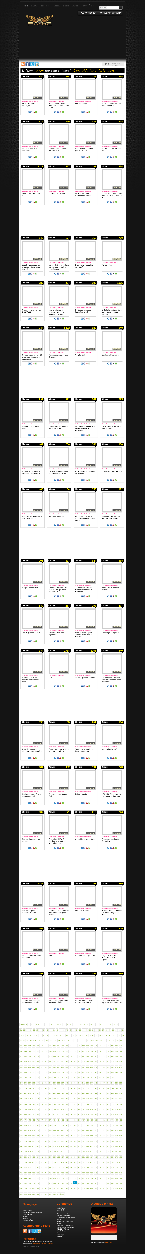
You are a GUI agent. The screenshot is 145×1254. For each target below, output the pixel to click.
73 (50, 1035)
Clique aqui (108, 1242)
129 (50, 1046)
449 (29, 1115)
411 (79, 1104)
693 (108, 1162)
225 (33, 1067)
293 (108, 1078)
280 (54, 1078)
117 (104, 1041)
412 (83, 1104)
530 (54, 1131)
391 (100, 1099)
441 (100, 1109)
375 (33, 1099)
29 (114, 1025)
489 (91, 1120)
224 (29, 1067)
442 (104, 1109)
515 (95, 1125)
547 (21, 1136)
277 (42, 1078)
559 (71, 1136)
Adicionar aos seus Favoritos (32, 1212)
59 (110, 1030)
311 (79, 1083)
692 (104, 1162)
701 (38, 1168)
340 (95, 1088)
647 (21, 1157)
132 (62, 1046)
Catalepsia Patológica (110, 355)
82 (80, 1035)
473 (25, 1120)
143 (108, 1046)
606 (58, 1146)
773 (25, 1183)
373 (25, 1099)
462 (83, 1115)
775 (33, 1183)
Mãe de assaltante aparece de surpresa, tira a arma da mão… (112, 195)
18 (78, 1025)
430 (54, 1109)
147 (21, 1051)
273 (25, 1078)
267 (104, 1072)
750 (33, 1178)
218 (108, 1062)
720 (116, 1168)
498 (25, 1125)
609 (71, 1146)
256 (58, 1072)
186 (79, 1056)
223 (25, 1067)
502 (42, 1125)
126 (38, 1046)
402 (42, 1104)
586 (79, 1141)
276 (38, 1078)
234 (71, 1067)
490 (95, 1120)
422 (21, 1109)
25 (101, 1025)
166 (100, 1051)
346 (120, 1088)
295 (116, 1078)
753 (46, 1178)
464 (91, 1115)
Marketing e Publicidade (65, 1225)
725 (33, 1173)
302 (42, 1083)
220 (116, 1062)
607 (62, 1146)
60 (113, 1030)
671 (120, 1157)
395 (116, 1099)
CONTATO (84, 6)
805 (54, 1189)
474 (29, 1120)
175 (33, 1056)
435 (75, 1109)
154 (50, 1051)
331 (58, 1088)
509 (71, 1125)
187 (83, 1056)
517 (104, 1125)
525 (33, 1131)
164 (91, 1051)
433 (66, 1109)
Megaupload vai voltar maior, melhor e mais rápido (110, 958)
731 (58, 1173)
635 (75, 1152)
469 (112, 1115)
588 (87, 1141)
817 (104, 1189)
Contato (25, 1216)
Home (26, 6)
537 (83, 1131)
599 (29, 1146)
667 (104, 1157)
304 (50, 1083)
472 (21, 1120)
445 (116, 1109)
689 (91, 1162)
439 (91, 1109)
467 (104, 1115)
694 (112, 1162)
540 (95, 1131)
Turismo (59, 1236)
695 (116, 1162)
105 (55, 1041)
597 (21, 1146)
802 (42, 1189)
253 (46, 1072)
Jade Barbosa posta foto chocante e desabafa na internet (31, 267)
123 (25, 1046)
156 (58, 1051)
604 (50, 1146)
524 (29, 1131)
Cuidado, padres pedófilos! (85, 955)
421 (120, 1104)
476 (38, 1120)
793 (108, 1183)
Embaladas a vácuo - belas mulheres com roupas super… (112, 312)
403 (46, 1104)
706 (58, 1168)
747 (21, 1178)
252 (42, 1072)
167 (104, 1051)
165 (95, 1051)
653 (46, 1157)
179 (50, 1056)
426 (38, 1109)
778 (46, 1183)
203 (46, 1062)
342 (104, 1088)
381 (58, 1099)
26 (104, 1025)
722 (21, 1173)
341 (100, 1088)
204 (50, 1062)
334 (71, 1088)
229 (50, 1067)
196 (120, 1056)
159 (71, 1051)
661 (79, 1157)
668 (108, 1157)
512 (83, 1125)
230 (54, 1067)
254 (50, 1072)
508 (66, 1125)
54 (93, 1030)
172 (21, 1056)
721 (120, 1168)
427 (42, 1109)
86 (93, 1035)
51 (83, 1030)
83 (83, 1035)
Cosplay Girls (80, 355)
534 (71, 1131)
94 (119, 1035)
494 (112, 1120)
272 (21, 1078)
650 (33, 1157)
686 (79, 1162)
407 (62, 1104)
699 (29, 1168)
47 (70, 1030)
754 (50, 1178)
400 (33, 1104)
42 (54, 1030)
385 (75, 1099)
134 (71, 1046)
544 (112, 1131)
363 (87, 1093)
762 (83, 1178)
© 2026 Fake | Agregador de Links (31, 1246)
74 (54, 1035)
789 (91, 1183)
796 (120, 1183)
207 (62, 1062)
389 (91, 1099)
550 (33, 1136)
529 (50, 1131)
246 (120, 1067)
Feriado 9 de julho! (82, 103)
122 (21, 1046)
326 (38, 1088)
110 (76, 1041)
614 (91, 1146)
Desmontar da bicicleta (57, 193)
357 (62, 1093)
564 (91, 1136)
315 (95, 1083)
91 (110, 1035)
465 (95, 1115)
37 (37, 1030)
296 (120, 1078)
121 (121, 1041)
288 (87, 1078)
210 (75, 1062)
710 (75, 1168)
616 (100, 1146)
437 (83, 1109)
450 (33, 1115)
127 (42, 1046)
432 (62, 1109)
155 (54, 1051)
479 (50, 1120)
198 (25, 1062)
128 (46, 1046)
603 (46, 1146)
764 (91, 1178)
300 (33, 1083)
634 (71, 1152)
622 (21, 1152)
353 (46, 1093)
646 (120, 1152)
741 (100, 1173)
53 (90, 1030)
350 (33, 1093)
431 (58, 1109)
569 (112, 1136)
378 (46, 1099)
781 (58, 1183)
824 (29, 1194)
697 (21, 1168)
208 (66, 1062)
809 (71, 1189)
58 (106, 1030)
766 (100, 1178)
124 (29, 1046)
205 (54, 1062)
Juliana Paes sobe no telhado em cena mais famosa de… (83, 590)
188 (87, 1056)
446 (120, 1109)
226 (38, 1067)
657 (62, 1157)
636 (79, 1152)
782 (62, 1183)
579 (50, 1141)
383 (66, 1099)
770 (116, 1178)
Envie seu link (27, 1214)
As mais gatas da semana (85, 678)
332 (62, 1088)
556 (58, 1136)
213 (87, 1062)
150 (33, 1051)
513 (87, 1125)
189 (91, 1056)
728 (46, 1173)
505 (54, 1125)
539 (91, 1131)
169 (112, 1051)
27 (107, 1025)
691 (100, 1162)
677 (42, 1162)
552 (42, 1136)
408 (66, 1104)
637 (83, 1152)
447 (21, 1115)
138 (87, 1046)
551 (38, 1136)
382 (62, 1099)
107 (63, 1041)
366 (100, 1093)
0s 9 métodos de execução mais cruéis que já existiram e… (85, 428)
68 (34, 1035)
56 (100, 1030)
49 (77, 1030)
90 (106, 1035)
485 (75, 1120)
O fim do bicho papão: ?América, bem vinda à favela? (84, 635)
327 (42, 1088)
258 (66, 1072)
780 (54, 1183)
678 (46, 1162)
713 (87, 1168)
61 (116, 1030)
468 (108, 1115)
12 (58, 1025)
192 (104, 1056)
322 (21, 1088)
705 (54, 1168)
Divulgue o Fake (28, 1220)
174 (29, 1056)
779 (50, 1183)
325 (33, 1088)
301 (38, 1083)
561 (79, 1136)
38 (40, 1030)
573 (25, 1141)
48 (73, 1030)
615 (95, 1146)
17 (74, 1025)
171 (120, 1051)
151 (38, 1051)
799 (29, 1189)
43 (57, 1030)
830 (54, 1194)
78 (67, 1035)
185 (75, 1056)
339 (91, 1088)
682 (62, 1162)
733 (66, 1173)
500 (33, 1125)
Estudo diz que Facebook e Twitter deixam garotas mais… (112, 913)
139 (91, 1046)
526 (38, 1131)
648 (25, 1157)
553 (46, 1136)
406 (58, 1104)
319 (112, 1083)
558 (66, 1136)
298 (25, 1083)
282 (62, 1078)
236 (79, 1067)
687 (83, 1162)
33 (24, 1030)
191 (100, 1056)
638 (87, 1152)
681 (58, 1162)
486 (79, 1120)
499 (29, 1125)
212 (83, 1062)
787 (83, 1183)
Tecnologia (60, 1235)
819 (112, 1189)
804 (50, 1189)
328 (46, 1088)
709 (71, 1168)
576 (38, 1141)
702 (42, 1168)
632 (62, 1152)
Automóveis (60, 1210)
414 (91, 1104)
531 (58, 1131)
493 (108, 1120)
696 (120, 1162)
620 (116, 1146)
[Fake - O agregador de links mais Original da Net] (104, 1233)
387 (83, 1099)
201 (38, 1062)
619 (112, 1146)
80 (73, 1035)
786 (79, 1183)
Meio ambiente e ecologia (65, 1227)
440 (95, 1109)
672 (21, 1162)
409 (71, 1104)
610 (75, 1146)
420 (116, 1104)
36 (34, 1030)
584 (71, 1141)
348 (25, 1093)
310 (75, 1083)
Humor (59, 1223)
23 (94, 1025)
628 (46, 1152)
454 (50, 1115)
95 (123, 1035)
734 (71, 1173)
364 (91, 1093)
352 (42, 1093)
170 (116, 1051)
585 (75, 1141)
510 (75, 1125)
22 (91, 1025)
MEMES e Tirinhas (63, 1229)
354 (50, 1093)
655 (54, 1157)
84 (86, 1035)
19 (81, 1025)
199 (29, 1062)
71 (44, 1035)
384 (71, 1099)
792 (104, 1183)
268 (108, 1072)
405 (54, 1104)
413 (87, 1104)
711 (79, 1168)
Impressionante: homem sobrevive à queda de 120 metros (85, 518)
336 (79, 1088)
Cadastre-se (109, 4)
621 (120, 1146)
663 (87, 1157)
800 (33, 1189)
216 (100, 1062)
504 (50, 1125)
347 (21, 1093)
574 (29, 1141)
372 (21, 1099)
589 (91, 1141)
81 (77, 1035)
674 (29, 1162)
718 (108, 1168)
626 (38, 1152)
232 (62, 1067)
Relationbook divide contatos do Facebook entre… (30, 680)
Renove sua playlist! (56, 516)
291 (100, 1078)
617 (104, 1146)
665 (95, 1157)
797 (21, 1189)
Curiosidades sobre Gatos (85, 839)
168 (108, 1051)
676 (38, 1162)
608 (66, 1146)
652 (42, 1157)
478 (46, 1120)
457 (62, 1115)
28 (110, 1025)
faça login (119, 4)
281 (58, 1078)
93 (116, 1035)
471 (120, 1115)
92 (113, 1035)
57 (103, 1030)
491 (100, 1120)
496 (120, 1120)
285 (75, 1078)
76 (60, 1035)
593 (108, 1141)
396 (120, 1099)
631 (58, 1152)
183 (66, 1056)
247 (21, 1072)
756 (58, 1178)
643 (108, 1152)
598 (25, 1146)
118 (109, 1041)
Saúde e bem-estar (63, 1233)
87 (96, 1035)
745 (116, 1173)
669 (112, 1157)
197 (21, 1062)
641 (100, 1152)
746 (120, 1173)
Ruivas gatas (107, 265)
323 (25, 1088)
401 (38, 1104)
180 (54, 1056)
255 (54, 1072)
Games (59, 1219)
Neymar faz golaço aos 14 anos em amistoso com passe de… (32, 357)
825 (33, 1194)
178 (46, 1056)
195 (116, 1056)
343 (108, 1088)
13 (61, 1025)
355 (54, 1093)
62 (119, 1030)
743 (108, 1173)
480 (54, 1120)
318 (108, 1083)
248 (25, 1072)
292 (104, 1078)
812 (83, 1189)
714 (91, 1168)
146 (120, 1046)
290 (95, 1078)
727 (42, 1173)
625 (33, 1152)
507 (62, 1125)
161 (79, 1051)
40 (47, 1030)
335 (75, 1088)
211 (79, 1062)
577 (42, 1141)
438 (87, 1109)
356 (58, 1093)
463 (87, 1115)
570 (116, 1136)
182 (62, 1056)
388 (87, 1099)
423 (25, 1109)
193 (108, 1056)
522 (21, 1131)
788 (87, 1183)
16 (71, 1025)
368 (108, 1093)
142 (104, 1046)
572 (21, 1141)
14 (64, 1025)
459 (71, 1115)
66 (27, 1035)
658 (66, 1157)
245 (116, 1067)
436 (79, 1109)
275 (33, 1078)
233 (66, 1067)
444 (112, 1109)
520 (116, 1125)
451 (38, 1115)
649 (29, 1157)
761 (79, 1178)
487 (83, 1120)
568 (108, 1136)
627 (42, 1152)
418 (108, 1104)
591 (100, 1141)
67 (31, 1035)
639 (91, 1152)
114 (92, 1041)
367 (104, 1093)
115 (96, 1041)
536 (79, 1131)
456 (58, 1115)
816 (100, 1189)
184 (71, 1056)
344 (112, 1088)
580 (54, 1141)
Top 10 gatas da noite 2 (31, 633)
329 (50, 1088)
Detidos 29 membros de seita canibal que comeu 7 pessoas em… (58, 590)
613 (87, 1146)
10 (51, 1025)
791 (100, 1183)
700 (33, 1168)
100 (34, 1041)
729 (50, 1173)
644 (112, 1152)
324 (29, 1088)
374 (29, 1099)
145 (116, 1046)
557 (62, 1136)
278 (46, 1078)
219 (112, 1062)
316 (100, 1083)
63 (123, 1030)
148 (25, 1051)
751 (38, 1178)
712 (83, 1168)
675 (33, 1162)
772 (21, 1183)
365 (95, 1093)
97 (24, 1041)
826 (38, 1194)
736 (79, 1173)
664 (91, 1157)
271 (120, 1072)
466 (100, 1115)
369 (112, 1093)
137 (83, 1046)
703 (46, 1168)
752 (42, 1178)
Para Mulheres (61, 1231)
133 (66, 1046)
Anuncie (25, 1218)
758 (66, 1178)
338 (87, 1088)
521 (120, 1125)
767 (104, 1178)
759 (71, 1178)
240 (95, 1067)
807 (62, 1189)
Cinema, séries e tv (63, 1216)
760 (75, 1178)
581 (58, 1141)
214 (91, 1062)
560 (75, 1136)
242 (104, 1067)
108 (67, 1041)
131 (58, 1046)
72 (47, 1035)
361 (79, 1093)
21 (87, 1025)
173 (25, 1056)
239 (91, 1067)
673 (25, 1162)
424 (29, 1109)
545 (116, 1131)
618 (108, 1146)
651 (38, 1157)
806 (58, 1189)
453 (46, 1115)
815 (95, 1189)
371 (120, 1093)
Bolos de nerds (81, 794)
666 (100, 1157)
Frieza (51, 955)
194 (112, 1056)
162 (83, 1051)
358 (66, 1093)
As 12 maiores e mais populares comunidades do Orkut (59, 105)
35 (31, 1030)
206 (58, 1062)
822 (21, 1194)
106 (59, 1041)
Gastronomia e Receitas (65, 1221)
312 (83, 1083)
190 (95, 1056)
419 (112, 1104)
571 (120, 1136)
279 (50, 1078)
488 (87, 1120)
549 (29, 1136)
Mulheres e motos (82, 910)
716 (100, 1168)
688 (87, 1162)
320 (116, 1083)
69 (37, 1035)
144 (112, 1046)
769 (112, 1178)
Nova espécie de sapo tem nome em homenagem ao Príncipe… (59, 913)
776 (38, 1183)
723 (25, 1173)
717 (104, 1168)
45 (63, 1030)
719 (112, 1168)
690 (95, 1162)
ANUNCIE (75, 6)
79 (70, 1035)
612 (83, 1146)
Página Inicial (27, 1210)
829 (50, 1194)
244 (112, 1067)
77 (63, 1035)
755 (54, 1178)
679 (50, 1162)
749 (29, 1178)
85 (90, 1035)
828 (46, 1194)
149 (29, 1051)
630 (54, 1152)
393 (108, 1099)
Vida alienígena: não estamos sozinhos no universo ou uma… (57, 312)
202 (42, 1062)
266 (100, 1072)
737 (83, 1173)
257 (62, 1072)
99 (31, 1041)
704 (50, 1168)
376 (38, 1099)
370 (116, 1093)
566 (100, 1136)
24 (97, 1025)
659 (71, 1157)
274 (29, 1078)
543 (108, 1131)
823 (25, 1194)
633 (66, 1152)
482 (62, 1120)
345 (116, 1088)
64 (21, 1035)
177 (42, 1056)
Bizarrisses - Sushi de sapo (112, 471)
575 (33, 1141)
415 (95, 1104)
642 (104, 1152)
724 (29, 1173)
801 (38, 1189)
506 (58, 1125)
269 (112, 1072)
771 (120, 1178)
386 (79, 1099)
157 (62, 1051)
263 (87, 1072)
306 (58, 1083)
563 (87, 1136)
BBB (58, 1212)
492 (104, 1120)
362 (83, 1093)
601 (38, 1146)
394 (112, 1099)
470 (116, 1115)
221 (120, 1062)
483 (66, 1120)
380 (54, 1099)
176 (38, 1056)
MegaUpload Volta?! (109, 749)
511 (79, 1125)
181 (58, 1056)
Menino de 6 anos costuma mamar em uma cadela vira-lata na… (59, 267)
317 (104, 1083)
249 (29, 1072)
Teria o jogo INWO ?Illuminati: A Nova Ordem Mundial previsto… (58, 841)
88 (100, 1035)
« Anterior (23, 1025)
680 (54, 1162)
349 (29, 1093)
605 (54, 1146)
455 (54, 1115)
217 (104, 1062)
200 (33, 1062)
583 (66, 1141)
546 (120, 1131)
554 (50, 1136)
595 (116, 1141)
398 (25, 1104)
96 (21, 1041)
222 (21, 1067)
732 (62, 1173)
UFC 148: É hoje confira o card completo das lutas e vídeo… (111, 796)
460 (75, 1115)
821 (120, 1189)
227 (42, 1067)
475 (33, 1120)
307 (62, 1083)
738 (87, 1173)
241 (100, 1067)
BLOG (92, 6)
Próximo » (60, 1194)
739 (91, 1173)
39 (44, 1030)
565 (95, 1136)
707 (62, 1168)
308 (66, 1083)
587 (83, 1141)
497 (21, 1125)
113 (88, 1041)
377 (42, 1099)
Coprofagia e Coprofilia (110, 633)
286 (79, 1078)
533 (66, 1131)
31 (120, 1025)
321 (120, 1083)
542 (104, 1131)
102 (42, 1041)
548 (25, 1136)
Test (50, 678)
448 (25, 1115)
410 (75, 1104)
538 (87, 1131)
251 (38, 1072)
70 (40, 1035)
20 (84, 1025)
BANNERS (66, 6)
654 (50, 1157)
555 (54, 1136)
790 (95, 1183)
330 (54, 1088)
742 (104, 1173)
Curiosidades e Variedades (30, 101)
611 (79, 1146)
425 (33, 1109)
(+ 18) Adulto (61, 1208)
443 (108, 1109)
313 (87, 1083)
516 (100, 1125)
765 (95, 1178)
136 (79, 1046)
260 (75, 1072)
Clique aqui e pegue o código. (43, 1243)
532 (62, 1131)
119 (113, 1041)
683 (66, 1162)
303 (46, 1083)
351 (38, 1093)
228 (46, 1067)
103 (47, 1041)
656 (58, 1157)
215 (95, 1062)
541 (100, 1131)
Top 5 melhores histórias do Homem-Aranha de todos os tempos (112, 680)
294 (112, 1078)
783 (66, 1183)
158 (66, 1051)
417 (104, 1104)
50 (80, 1030)
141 (100, 1046)
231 (58, 1067)
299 (29, 1083)
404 (50, 1104)
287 (83, 1078)
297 (21, 1083)
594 (112, 1141)
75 (57, 1035)
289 (91, 1078)
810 (75, 1189)
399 (29, 1104)
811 (79, 1189)
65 (24, 1035)
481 (58, 1120)
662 (83, 1157)
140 (95, 1046)
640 (95, 1152)
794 (112, 1183)
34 (27, 1030)
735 (75, 1173)
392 (104, 1099)
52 (86, 1030)
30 (117, 1025)
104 (51, 1041)
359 (71, 1093)
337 (83, 1088)
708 (66, 1168)
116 (100, 1041)
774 (29, 1183)
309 (71, 1083)
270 (116, 1072)
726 (38, 1173)
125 (33, 1046)
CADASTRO (34, 6)
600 (33, 1146)
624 (29, 1152)
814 (91, 1189)
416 (100, 1104)
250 (33, 1072)
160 (75, 1051)
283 (66, 1078)
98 (27, 1041)
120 (117, 1041)
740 (95, 1173)
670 (116, 1157)
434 (71, 1109)
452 (42, 1115)
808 (66, 1189)
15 (68, 1025)
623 (25, 1152)
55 (96, 1030)
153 (46, 1051)
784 (71, 1183)
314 (91, 1083)
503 (46, 1125)
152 (42, 1051)
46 (67, 1030)
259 (71, 1072)
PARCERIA (57, 6)
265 (95, 1072)
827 (42, 1194)
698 (25, 1168)
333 (66, 1088)
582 (62, 1141)
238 (87, 1067)
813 (87, 1189)
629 (50, 1152)
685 (75, 1162)
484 (71, 1120)
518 (108, 1125)
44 (60, 1030)
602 (42, 1146)
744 (112, 1173)
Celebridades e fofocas (64, 1214)
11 (55, 1025)
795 (116, 1183)
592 (104, 1141)
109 (71, 1041)
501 (38, 1125)
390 (95, 1099)
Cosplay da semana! (30, 588)
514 (91, 1125)
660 (75, 1157)
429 (50, 1109)
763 (87, 1178)
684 (71, 1162)
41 (50, 1030)
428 (46, 1109)
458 (66, 1115)
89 (103, 1035)
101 (38, 1041)
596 (120, 1141)
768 (108, 1178)
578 (46, 1141)
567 (104, 1136)
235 (75, 1067)
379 (50, 1099)
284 (71, 1078)
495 (116, 1120)
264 (91, 1072)
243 (108, 1067)
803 (46, 1189)
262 (83, 1072)
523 (25, 1131)
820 (116, 1189)
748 (25, 1178)
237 (83, 1067)
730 (54, 1173)
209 (71, 1062)
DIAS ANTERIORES (88, 13)
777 (42, 1183)
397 (21, 1104)
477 (42, 1120)
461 (79, 1115)
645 (116, 1152)
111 (80, 1041)
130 (54, 1046)
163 (87, 1051)
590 (95, 1141)
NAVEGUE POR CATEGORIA (110, 13)
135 (75, 1046)
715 (95, 1168)
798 (25, 1189)
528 (46, 1131)
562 (83, 1136)
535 (75, 1131)
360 (75, 1093)
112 (84, 1041)
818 (108, 1189)
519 (112, 1125)
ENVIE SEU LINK (45, 6)
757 (62, 1178)
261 (79, 1072)
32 (21, 1030)
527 (42, 1131)
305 (54, 1083)
